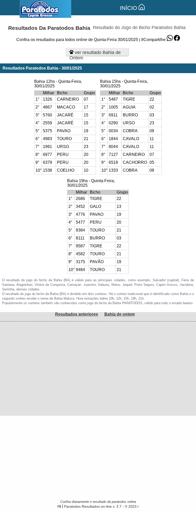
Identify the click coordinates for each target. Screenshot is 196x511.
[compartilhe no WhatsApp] (170, 39)
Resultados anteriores (76, 314)
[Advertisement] (98, 357)
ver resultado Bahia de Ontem (95, 53)
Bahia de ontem (119, 314)
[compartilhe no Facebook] (177, 39)
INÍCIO (129, 8)
